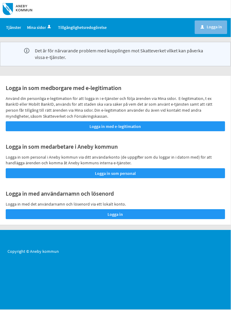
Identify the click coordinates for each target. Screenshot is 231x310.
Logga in (211, 26)
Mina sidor (36, 27)
